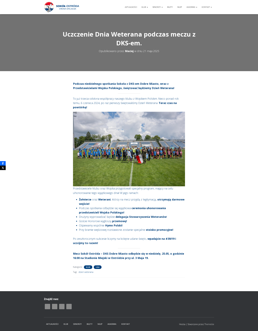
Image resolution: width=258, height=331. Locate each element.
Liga (97, 267)
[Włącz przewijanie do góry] (252, 325)
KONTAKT (206, 7)
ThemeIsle (209, 324)
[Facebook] (3, 163)
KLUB (144, 7)
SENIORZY (156, 7)
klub (88, 267)
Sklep (179, 7)
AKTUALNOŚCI (131, 7)
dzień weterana (86, 272)
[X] (3, 168)
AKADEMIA (191, 7)
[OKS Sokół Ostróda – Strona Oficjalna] (62, 7)
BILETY (170, 7)
